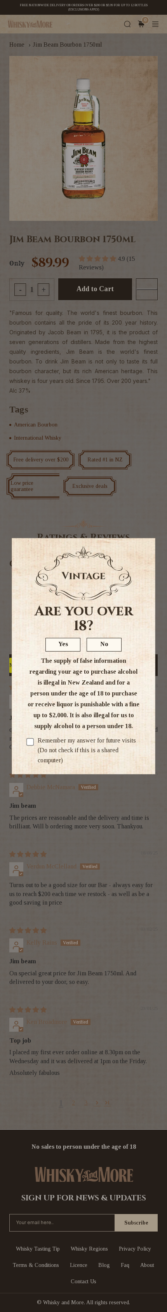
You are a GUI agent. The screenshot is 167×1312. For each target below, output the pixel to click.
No (104, 644)
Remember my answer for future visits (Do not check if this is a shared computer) (87, 750)
